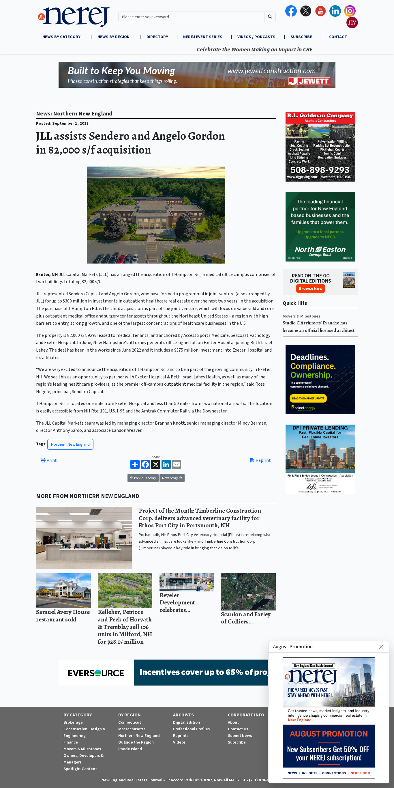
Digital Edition (186, 722)
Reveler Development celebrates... (177, 602)
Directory (157, 37)
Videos (179, 742)
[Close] (381, 647)
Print (51, 460)
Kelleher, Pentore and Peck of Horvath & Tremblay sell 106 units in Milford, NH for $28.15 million (125, 626)
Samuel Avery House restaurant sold (63, 615)
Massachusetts (131, 729)
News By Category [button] (61, 37)
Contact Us (238, 729)
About (233, 722)
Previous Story (144, 478)
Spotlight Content (80, 769)
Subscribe (237, 742)
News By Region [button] (113, 37)
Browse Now (310, 288)
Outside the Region (136, 742)
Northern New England (70, 444)
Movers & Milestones (301, 316)
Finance (70, 742)
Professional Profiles (191, 729)
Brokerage (73, 722)
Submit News (240, 736)
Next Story (170, 478)
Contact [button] (338, 37)
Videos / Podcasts (256, 37)
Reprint (263, 460)
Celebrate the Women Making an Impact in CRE (236, 50)
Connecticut (129, 722)
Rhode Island (130, 749)
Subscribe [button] (301, 37)
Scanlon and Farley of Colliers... (246, 618)
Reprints (180, 736)
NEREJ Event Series (202, 37)
